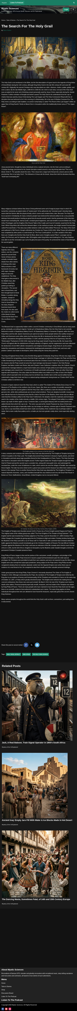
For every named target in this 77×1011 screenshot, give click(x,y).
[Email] (37, 645)
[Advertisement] (38, 194)
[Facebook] (26, 645)
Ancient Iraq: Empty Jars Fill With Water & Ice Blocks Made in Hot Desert (37, 820)
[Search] (74, 2)
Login (66, 9)
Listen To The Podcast (8, 996)
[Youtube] (6, 1009)
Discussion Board (7, 993)
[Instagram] (10, 1009)
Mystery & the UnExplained (10, 747)
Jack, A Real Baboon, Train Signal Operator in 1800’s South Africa (33, 742)
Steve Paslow (7, 30)
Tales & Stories (10, 20)
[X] (31, 645)
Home (3, 20)
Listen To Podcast (16, 2)
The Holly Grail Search (40, 654)
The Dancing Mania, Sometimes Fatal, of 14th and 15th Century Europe (36, 899)
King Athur (26, 654)
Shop (3, 990)
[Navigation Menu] (73, 9)
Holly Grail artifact (13, 654)
